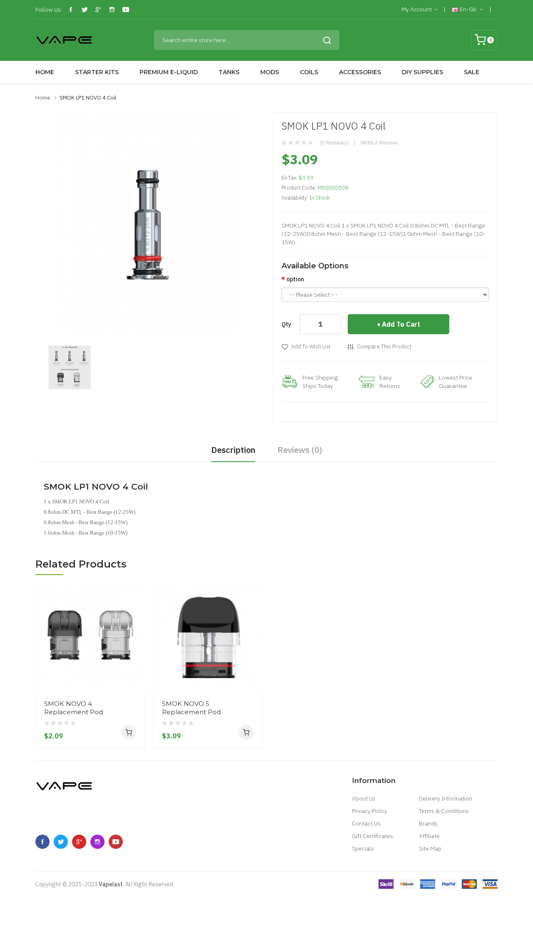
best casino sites (424, 896)
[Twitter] (84, 10)
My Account (416, 9)
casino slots (505, 909)
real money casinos (130, 896)
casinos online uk (275, 921)
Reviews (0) (299, 449)
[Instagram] (112, 10)
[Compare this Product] (135, 661)
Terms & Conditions (444, 811)
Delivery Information (445, 798)
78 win (96, 896)
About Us (364, 798)
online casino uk (138, 909)
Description (233, 449)
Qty (286, 324)
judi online (202, 896)
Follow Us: (48, 9)
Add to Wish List (311, 346)
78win (509, 896)
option (295, 279)
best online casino (404, 909)
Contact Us (366, 823)
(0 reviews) (334, 142)
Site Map (430, 848)
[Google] (98, 10)
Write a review (379, 142)
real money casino (240, 896)
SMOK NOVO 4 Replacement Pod (73, 708)
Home (42, 97)
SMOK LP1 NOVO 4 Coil (88, 97)
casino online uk (180, 909)
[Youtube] (126, 10)
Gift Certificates (372, 836)
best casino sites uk (268, 909)
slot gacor (303, 896)
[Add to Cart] (128, 732)
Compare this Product (384, 346)
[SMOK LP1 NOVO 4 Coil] (70, 366)
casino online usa (467, 909)
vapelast (111, 884)
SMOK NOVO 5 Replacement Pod (191, 708)
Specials (363, 848)
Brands (428, 823)
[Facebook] (71, 10)
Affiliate (429, 836)
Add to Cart (401, 324)
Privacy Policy (369, 811)
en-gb (468, 9)
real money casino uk (473, 896)
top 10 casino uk (364, 896)
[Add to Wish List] (135, 676)
